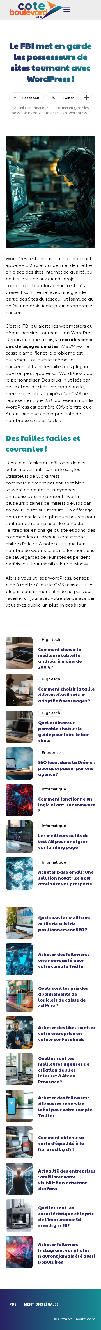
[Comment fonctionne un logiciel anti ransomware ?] (19, 800)
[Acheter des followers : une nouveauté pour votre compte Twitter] (19, 959)
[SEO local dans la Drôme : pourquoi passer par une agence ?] (19, 763)
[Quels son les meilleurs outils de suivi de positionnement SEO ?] (19, 923)
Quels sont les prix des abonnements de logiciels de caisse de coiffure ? (63, 997)
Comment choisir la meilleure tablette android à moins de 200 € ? (60, 658)
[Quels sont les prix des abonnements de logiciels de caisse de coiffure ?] (19, 996)
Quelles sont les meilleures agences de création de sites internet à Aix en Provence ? (63, 1070)
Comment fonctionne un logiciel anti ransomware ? (66, 804)
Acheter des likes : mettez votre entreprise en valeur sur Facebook (66, 1033)
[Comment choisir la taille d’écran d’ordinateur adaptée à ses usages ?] (19, 690)
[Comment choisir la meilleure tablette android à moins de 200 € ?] (19, 653)
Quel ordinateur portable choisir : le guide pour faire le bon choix (64, 731)
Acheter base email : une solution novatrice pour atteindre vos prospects (66, 878)
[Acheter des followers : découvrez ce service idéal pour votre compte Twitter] (19, 1106)
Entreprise (51, 752)
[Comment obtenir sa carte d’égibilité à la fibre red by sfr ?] (19, 1142)
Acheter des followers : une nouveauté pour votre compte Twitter (63, 960)
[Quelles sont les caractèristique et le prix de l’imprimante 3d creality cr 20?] (19, 1215)
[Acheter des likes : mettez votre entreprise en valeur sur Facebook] (19, 1032)
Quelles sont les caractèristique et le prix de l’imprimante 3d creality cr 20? (66, 1216)
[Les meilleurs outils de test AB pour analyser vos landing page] (19, 836)
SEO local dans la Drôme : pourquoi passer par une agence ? (66, 768)
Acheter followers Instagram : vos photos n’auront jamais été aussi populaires (66, 1253)
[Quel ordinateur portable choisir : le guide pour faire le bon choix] (19, 727)
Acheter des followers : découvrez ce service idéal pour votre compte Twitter (65, 1106)
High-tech (51, 639)
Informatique (37, 107)
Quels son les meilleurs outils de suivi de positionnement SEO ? (64, 923)
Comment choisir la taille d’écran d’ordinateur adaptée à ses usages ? (66, 695)
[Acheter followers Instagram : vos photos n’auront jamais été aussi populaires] (19, 1252)
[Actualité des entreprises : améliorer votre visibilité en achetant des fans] (19, 1179)
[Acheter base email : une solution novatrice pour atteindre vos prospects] (19, 873)
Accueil (18, 107)
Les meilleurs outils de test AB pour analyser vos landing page (63, 841)
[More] (86, 97)
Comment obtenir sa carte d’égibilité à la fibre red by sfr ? (61, 1143)
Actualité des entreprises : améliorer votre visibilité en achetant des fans (66, 1179)
